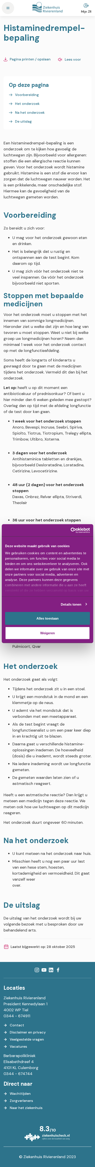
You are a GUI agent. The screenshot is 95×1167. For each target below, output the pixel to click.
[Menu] (8, 8)
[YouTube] (44, 970)
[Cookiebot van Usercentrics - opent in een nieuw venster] (70, 530)
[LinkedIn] (51, 970)
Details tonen (71, 604)
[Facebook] (58, 970)
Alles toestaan (47, 618)
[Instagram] (37, 970)
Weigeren (47, 633)
